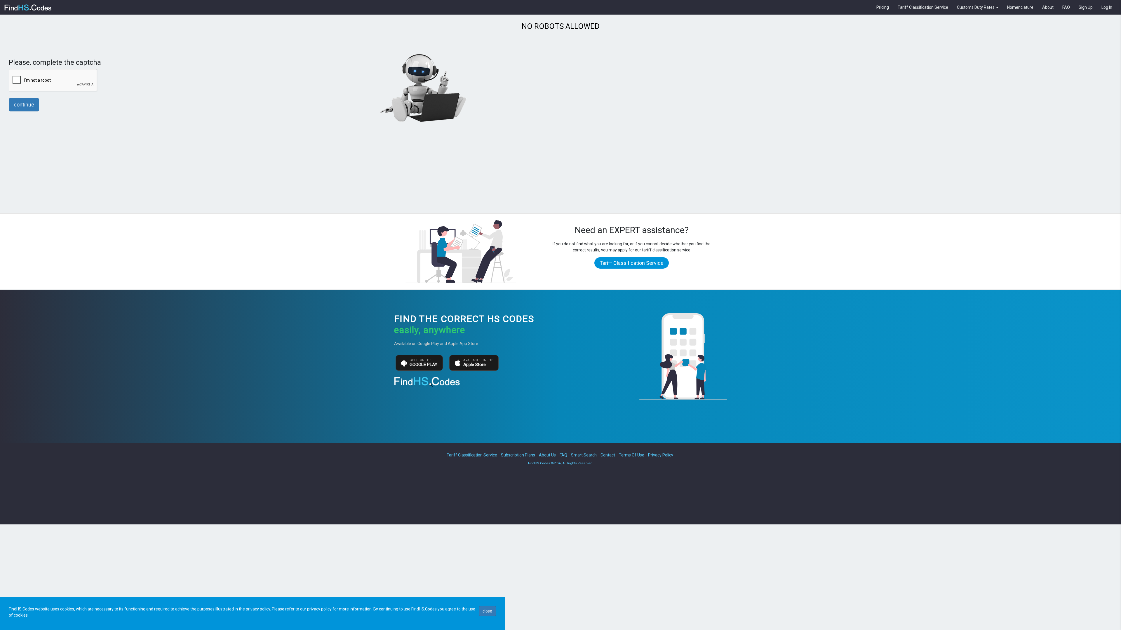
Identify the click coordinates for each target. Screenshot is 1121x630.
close (487, 611)
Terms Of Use (631, 455)
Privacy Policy (660, 455)
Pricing (882, 7)
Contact (607, 455)
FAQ (1066, 7)
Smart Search (584, 455)
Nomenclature (1020, 7)
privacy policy (258, 609)
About (1048, 7)
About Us (547, 455)
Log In (1106, 7)
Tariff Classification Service (923, 7)
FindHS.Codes (21, 609)
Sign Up (1086, 7)
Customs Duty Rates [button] (976, 7)
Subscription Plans (518, 455)
